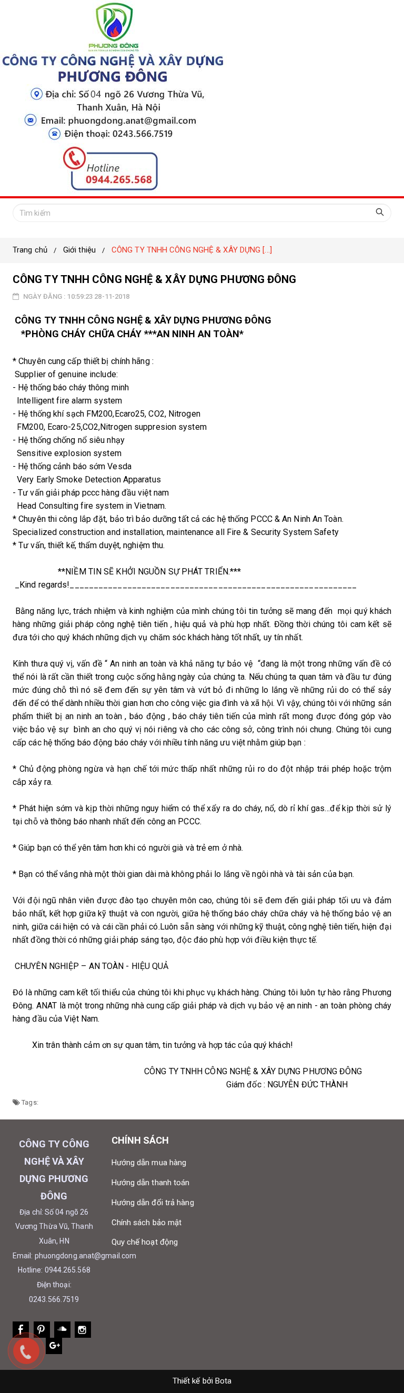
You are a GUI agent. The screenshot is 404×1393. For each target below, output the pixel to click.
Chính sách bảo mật (147, 1222)
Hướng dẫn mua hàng (149, 1162)
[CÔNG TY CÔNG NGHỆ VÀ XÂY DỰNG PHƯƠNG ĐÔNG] (202, 98)
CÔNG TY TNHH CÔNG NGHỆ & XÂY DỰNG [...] (192, 250)
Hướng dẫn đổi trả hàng (153, 1202)
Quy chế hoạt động (145, 1242)
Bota (223, 1381)
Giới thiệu (79, 250)
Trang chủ (30, 250)
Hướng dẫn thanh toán (151, 1182)
